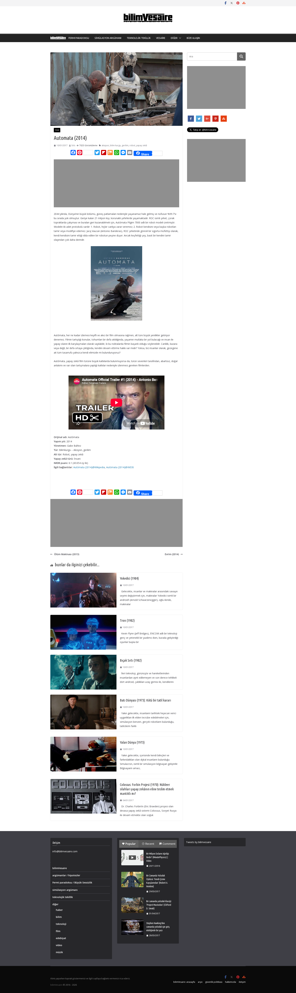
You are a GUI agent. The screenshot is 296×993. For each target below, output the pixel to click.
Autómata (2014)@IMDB (120, 467)
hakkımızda (230, 982)
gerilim (125, 145)
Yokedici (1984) (129, 578)
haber (59, 910)
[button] (179, 38)
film (57, 130)
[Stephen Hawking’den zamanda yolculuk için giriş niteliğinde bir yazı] (132, 927)
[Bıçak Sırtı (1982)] (83, 657)
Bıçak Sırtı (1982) (131, 660)
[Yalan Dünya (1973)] (83, 739)
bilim (59, 917)
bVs (73, 145)
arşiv (200, 982)
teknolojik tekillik (62, 897)
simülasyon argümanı (65, 889)
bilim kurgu (115, 145)
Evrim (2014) (172, 554)
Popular (130, 844)
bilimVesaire (59, 868)
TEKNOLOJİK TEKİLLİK (139, 38)
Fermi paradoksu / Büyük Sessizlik (72, 882)
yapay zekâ (141, 145)
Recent (149, 844)
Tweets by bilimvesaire (198, 842)
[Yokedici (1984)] (83, 575)
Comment (169, 844)
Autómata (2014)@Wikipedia (89, 467)
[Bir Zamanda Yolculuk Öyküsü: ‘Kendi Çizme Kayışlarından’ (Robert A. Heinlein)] (132, 879)
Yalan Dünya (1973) (132, 742)
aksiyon (105, 145)
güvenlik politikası (213, 982)
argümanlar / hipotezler (66, 875)
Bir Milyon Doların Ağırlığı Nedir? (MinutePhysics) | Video (157, 857)
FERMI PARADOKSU (79, 38)
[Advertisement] (117, 183)
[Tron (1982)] (83, 617)
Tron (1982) (127, 620)
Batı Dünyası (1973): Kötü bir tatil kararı (145, 700)
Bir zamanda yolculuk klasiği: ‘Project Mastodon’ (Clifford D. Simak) (159, 905)
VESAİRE (160, 38)
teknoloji (61, 924)
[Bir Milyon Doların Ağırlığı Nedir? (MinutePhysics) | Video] (132, 857)
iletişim (242, 982)
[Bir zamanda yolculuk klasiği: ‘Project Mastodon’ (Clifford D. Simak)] (132, 905)
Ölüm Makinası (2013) (66, 554)
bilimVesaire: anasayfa (184, 982)
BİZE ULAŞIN (193, 38)
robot (132, 145)
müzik (59, 952)
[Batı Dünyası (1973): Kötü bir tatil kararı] (83, 696)
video (59, 945)
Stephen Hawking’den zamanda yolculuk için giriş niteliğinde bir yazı (158, 927)
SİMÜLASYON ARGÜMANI (108, 38)
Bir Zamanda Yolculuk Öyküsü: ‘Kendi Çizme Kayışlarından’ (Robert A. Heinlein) (157, 881)
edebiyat (61, 938)
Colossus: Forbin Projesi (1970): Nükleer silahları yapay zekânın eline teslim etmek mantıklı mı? (147, 789)
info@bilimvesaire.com (64, 851)
